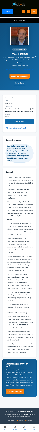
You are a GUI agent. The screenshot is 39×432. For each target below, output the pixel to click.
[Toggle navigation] (34, 11)
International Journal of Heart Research (19, 69)
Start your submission (14, 391)
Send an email (19, 122)
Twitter (21, 420)
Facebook (11, 420)
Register (7, 11)
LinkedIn (29, 420)
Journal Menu (19, 20)
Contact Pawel (19, 83)
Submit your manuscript (19, 76)
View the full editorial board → (17, 128)
